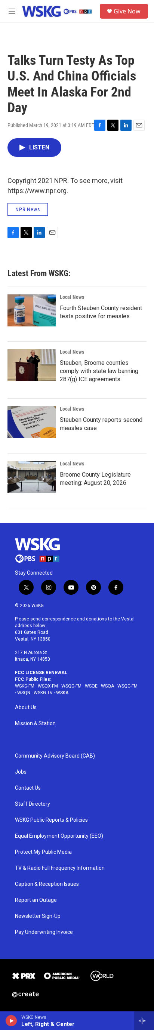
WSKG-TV (43, 692)
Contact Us (28, 788)
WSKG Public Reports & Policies (51, 820)
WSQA (107, 686)
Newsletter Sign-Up (38, 916)
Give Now (127, 11)
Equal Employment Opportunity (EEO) (59, 836)
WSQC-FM (127, 686)
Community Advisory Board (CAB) (55, 756)
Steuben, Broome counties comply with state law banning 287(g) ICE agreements (99, 371)
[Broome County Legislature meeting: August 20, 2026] (31, 477)
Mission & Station (35, 723)
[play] (11, 1020)
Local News (72, 297)
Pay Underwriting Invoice (44, 932)
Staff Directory (32, 804)
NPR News (27, 209)
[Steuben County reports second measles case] (31, 422)
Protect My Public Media (43, 852)
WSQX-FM (48, 686)
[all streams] (144, 1020)
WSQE (91, 686)
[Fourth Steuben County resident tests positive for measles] (31, 310)
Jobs (21, 772)
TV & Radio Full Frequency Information (60, 868)
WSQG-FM (71, 686)
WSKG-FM (24, 686)
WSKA (62, 692)
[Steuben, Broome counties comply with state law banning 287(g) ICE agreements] (31, 365)
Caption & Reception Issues (47, 884)
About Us (26, 707)
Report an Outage (36, 900)
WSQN (23, 692)
